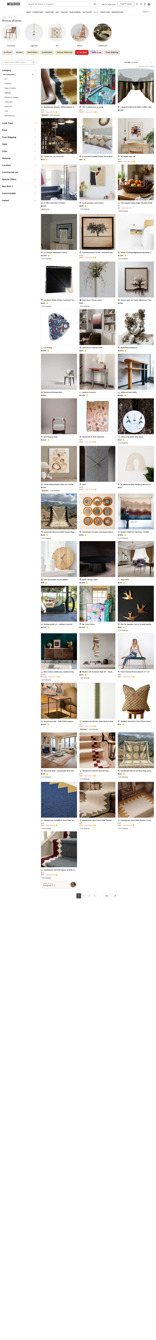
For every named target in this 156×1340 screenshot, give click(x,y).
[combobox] (62, 4)
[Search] (33, 62)
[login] (136, 4)
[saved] (140, 4)
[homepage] (14, 4)
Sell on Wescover (108, 4)
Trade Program (126, 4)
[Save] (74, 72)
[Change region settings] (149, 4)
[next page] (114, 896)
